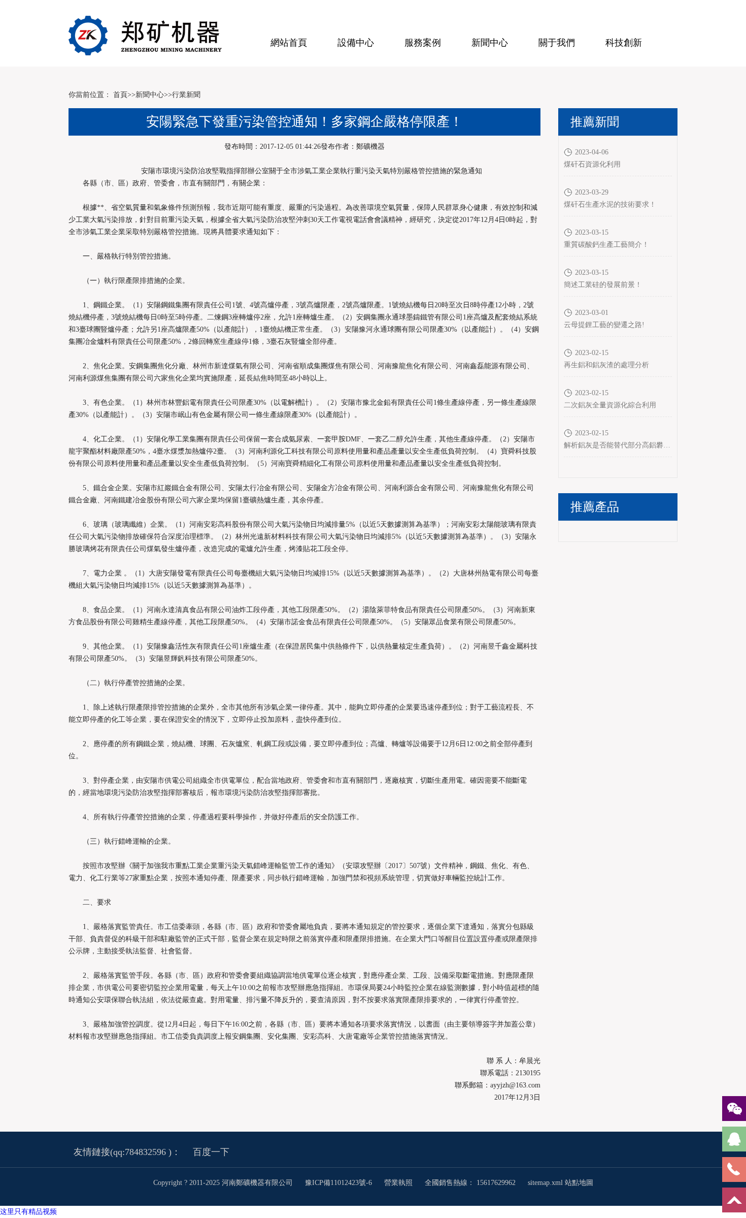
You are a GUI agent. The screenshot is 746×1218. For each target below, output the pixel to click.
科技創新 (623, 43)
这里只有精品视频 (28, 1211)
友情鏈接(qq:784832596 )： (127, 1152)
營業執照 (398, 1183)
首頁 (120, 95)
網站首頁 (288, 43)
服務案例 (422, 43)
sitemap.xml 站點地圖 (560, 1183)
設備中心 (355, 43)
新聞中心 (489, 43)
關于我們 (556, 43)
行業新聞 (186, 95)
